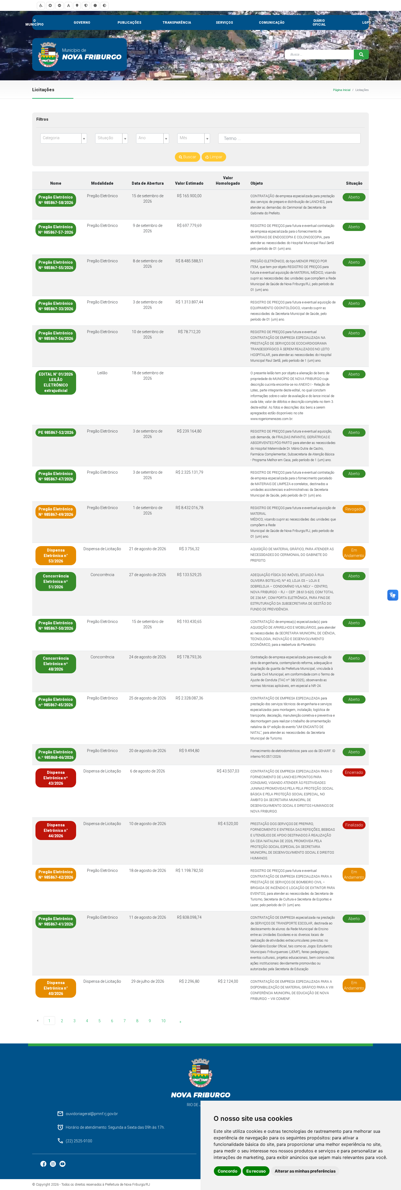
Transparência (177, 23)
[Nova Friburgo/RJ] (48, 54)
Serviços (224, 23)
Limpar (215, 156)
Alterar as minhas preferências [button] (305, 1171)
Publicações (129, 23)
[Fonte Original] (68, 5)
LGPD (366, 23)
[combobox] (63, 138)
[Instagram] (53, 1163)
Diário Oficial (319, 22)
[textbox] (61, 138)
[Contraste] (104, 5)
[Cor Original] (95, 5)
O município (34, 22)
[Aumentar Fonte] (50, 5)
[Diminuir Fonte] (59, 5)
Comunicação (272, 23)
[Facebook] (44, 1163)
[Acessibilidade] (41, 5)
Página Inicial (341, 90)
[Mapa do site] (77, 5)
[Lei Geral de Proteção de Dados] (86, 5)
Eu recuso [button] (256, 1171)
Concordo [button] (227, 1171)
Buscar (189, 156)
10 (163, 1021)
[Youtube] (62, 1163)
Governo (82, 23)
